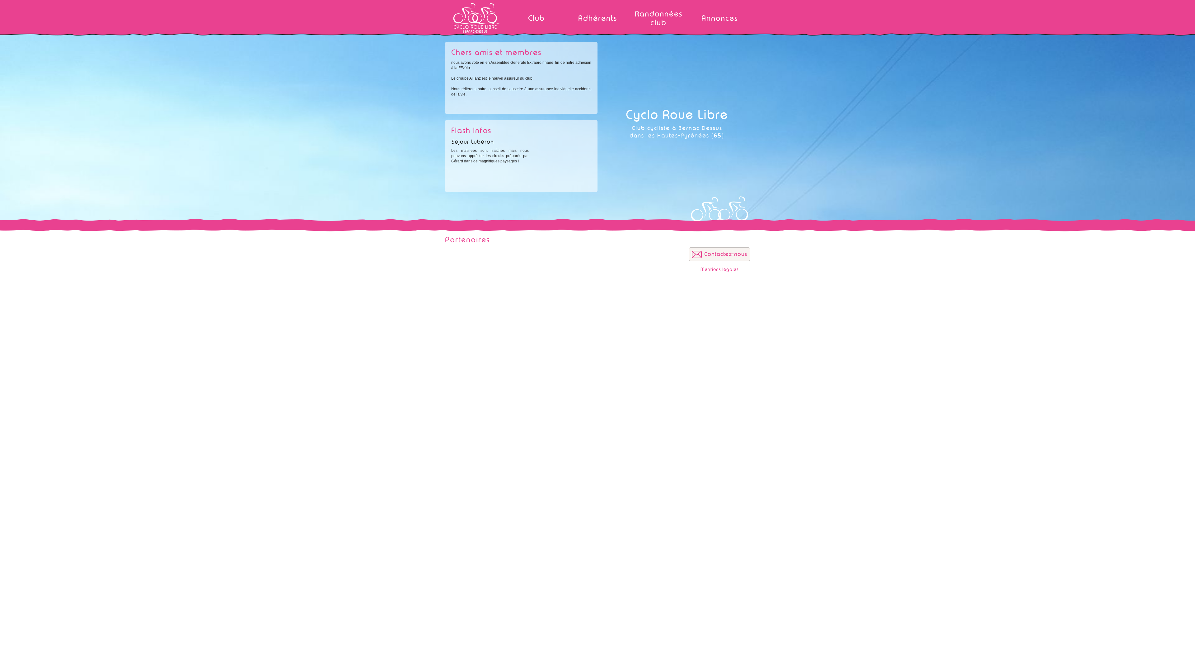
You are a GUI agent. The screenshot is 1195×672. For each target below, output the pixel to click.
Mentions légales (719, 269)
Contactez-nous (725, 254)
